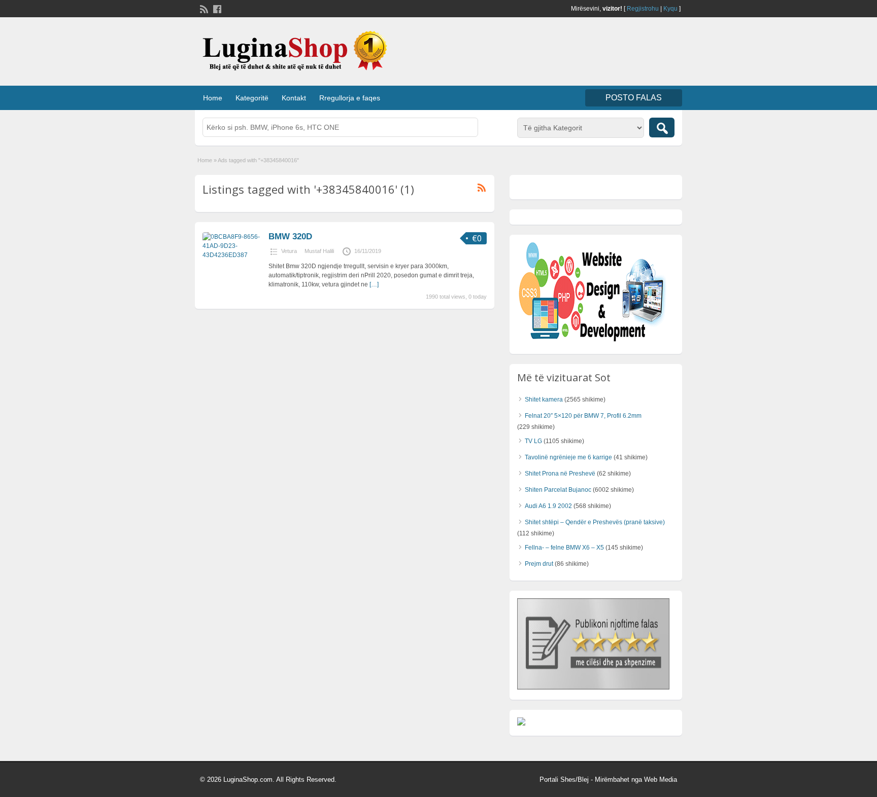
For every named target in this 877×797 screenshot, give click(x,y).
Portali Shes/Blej (564, 779)
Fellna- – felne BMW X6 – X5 (564, 547)
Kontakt (294, 98)
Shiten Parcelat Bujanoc (558, 489)
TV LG (533, 441)
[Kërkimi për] (661, 127)
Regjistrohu (643, 8)
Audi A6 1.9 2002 (548, 506)
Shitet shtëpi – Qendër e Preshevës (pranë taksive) (595, 522)
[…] (374, 284)
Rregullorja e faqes (349, 98)
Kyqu (670, 8)
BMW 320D (290, 236)
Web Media (660, 779)
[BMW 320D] (233, 255)
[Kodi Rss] (203, 8)
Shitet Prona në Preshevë (560, 473)
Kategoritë (251, 98)
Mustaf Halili (319, 251)
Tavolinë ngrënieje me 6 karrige (568, 457)
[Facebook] (216, 8)
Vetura (289, 251)
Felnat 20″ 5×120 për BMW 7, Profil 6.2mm (583, 415)
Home (212, 98)
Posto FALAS (633, 97)
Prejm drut (539, 563)
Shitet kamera (544, 399)
